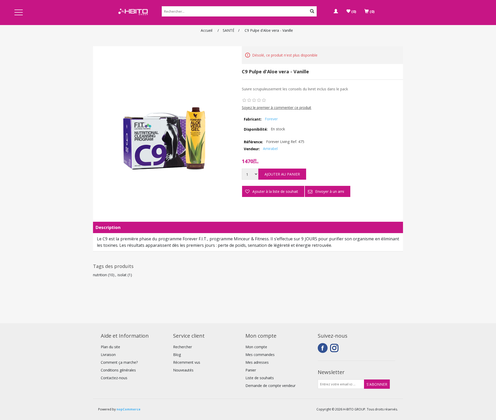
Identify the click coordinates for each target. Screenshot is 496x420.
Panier (250, 370)
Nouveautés (183, 370)
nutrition (100, 274)
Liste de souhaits (259, 377)
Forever (271, 118)
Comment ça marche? (119, 362)
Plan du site (110, 346)
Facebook (323, 348)
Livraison (108, 354)
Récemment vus (186, 362)
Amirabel (270, 148)
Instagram (335, 348)
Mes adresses (257, 362)
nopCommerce (129, 409)
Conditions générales (118, 370)
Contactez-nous (114, 377)
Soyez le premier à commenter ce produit (276, 107)
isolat (122, 274)
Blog (177, 354)
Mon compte (256, 346)
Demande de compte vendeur (270, 385)
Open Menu (18, 13)
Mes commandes (260, 354)
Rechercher (182, 346)
